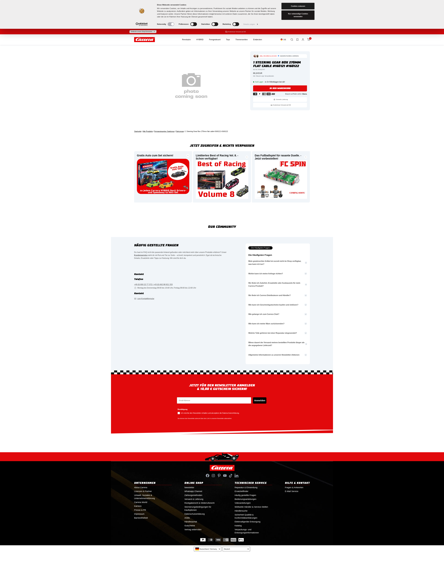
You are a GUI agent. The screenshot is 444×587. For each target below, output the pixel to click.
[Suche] (291, 39)
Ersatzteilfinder (241, 491)
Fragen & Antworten (294, 487)
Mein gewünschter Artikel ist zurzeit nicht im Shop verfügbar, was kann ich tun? (274, 262)
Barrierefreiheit (141, 518)
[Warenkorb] (308, 39)
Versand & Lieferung (193, 499)
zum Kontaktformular (145, 299)
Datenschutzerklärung (194, 514)
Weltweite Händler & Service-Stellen (251, 507)
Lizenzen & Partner (143, 491)
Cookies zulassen (298, 6)
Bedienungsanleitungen (245, 499)
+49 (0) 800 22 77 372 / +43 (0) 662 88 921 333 (153, 284)
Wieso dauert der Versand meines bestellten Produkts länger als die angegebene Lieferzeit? (276, 344)
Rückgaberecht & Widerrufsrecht (199, 503)
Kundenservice (141, 255)
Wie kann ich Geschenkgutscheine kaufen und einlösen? (273, 305)
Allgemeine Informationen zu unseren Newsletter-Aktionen (273, 355)
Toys (228, 40)
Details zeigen (249, 24)
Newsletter (189, 487)
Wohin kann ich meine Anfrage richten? (265, 274)
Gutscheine (189, 525)
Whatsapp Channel (193, 491)
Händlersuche (241, 511)
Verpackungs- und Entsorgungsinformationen (247, 531)
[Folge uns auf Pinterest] (219, 475)
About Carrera (140, 487)
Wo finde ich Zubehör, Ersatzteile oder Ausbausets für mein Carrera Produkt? (274, 284)
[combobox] (207, 549)
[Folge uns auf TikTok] (231, 475)
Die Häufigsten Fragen (260, 248)
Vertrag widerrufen (192, 529)
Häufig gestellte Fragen (245, 495)
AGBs (187, 518)
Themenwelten (241, 40)
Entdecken (257, 40)
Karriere (138, 506)
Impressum (139, 514)
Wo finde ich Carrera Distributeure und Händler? (269, 295)
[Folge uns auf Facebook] (207, 475)
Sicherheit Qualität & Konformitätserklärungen (246, 516)
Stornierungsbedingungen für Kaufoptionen (197, 508)
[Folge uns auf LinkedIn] (236, 475)
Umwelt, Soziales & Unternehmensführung (144, 497)
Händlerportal (190, 522)
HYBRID (200, 40)
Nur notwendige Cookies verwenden (298, 15)
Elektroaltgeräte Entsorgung (247, 522)
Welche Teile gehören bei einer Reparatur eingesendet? (272, 333)
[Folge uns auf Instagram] (213, 475)
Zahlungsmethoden (193, 495)
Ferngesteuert (214, 40)
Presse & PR (140, 510)
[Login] (303, 39)
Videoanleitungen (243, 503)
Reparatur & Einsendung (246, 487)
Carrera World (140, 502)
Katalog (238, 525)
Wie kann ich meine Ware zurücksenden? (266, 324)
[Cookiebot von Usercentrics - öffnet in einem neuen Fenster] (142, 24)
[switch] (193, 24)
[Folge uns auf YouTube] (225, 475)
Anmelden (259, 400)
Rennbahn (186, 40)
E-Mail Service (291, 491)
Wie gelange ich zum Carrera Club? (263, 314)
